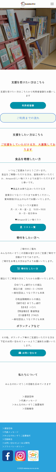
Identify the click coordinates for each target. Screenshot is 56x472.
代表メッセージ (30, 400)
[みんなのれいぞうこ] (28, 4)
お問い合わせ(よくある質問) (17, 442)
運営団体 (30, 396)
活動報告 (29, 408)
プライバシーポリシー (14, 446)
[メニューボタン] (52, 4)
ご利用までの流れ (28, 118)
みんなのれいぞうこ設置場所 (29, 404)
